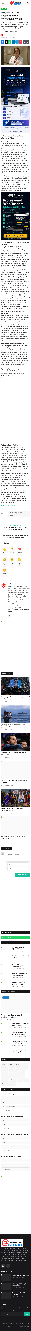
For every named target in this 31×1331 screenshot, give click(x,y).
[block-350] (15, 100)
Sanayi (10, 1064)
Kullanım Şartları (13, 1326)
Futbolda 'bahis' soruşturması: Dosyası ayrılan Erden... (13, 754)
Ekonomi (4, 1068)
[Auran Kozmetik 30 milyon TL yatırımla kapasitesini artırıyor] (6, 1052)
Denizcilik (4, 1072)
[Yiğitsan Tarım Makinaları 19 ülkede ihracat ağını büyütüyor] (6, 1043)
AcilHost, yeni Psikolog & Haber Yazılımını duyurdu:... (21, 1284)
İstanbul (13, 1080)
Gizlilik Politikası (24, 1326)
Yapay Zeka (5, 1080)
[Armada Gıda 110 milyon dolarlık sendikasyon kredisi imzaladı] (15, 1004)
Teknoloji (18, 1064)
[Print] (24, 42)
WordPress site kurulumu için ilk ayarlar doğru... (20, 956)
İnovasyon (21, 1076)
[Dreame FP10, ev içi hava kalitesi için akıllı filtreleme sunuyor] (6, 967)
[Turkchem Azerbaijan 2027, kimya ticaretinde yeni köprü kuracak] (6, 976)
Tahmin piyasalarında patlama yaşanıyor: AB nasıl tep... (15, 698)
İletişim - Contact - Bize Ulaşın (20, 1275)
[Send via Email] (20, 42)
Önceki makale (16, 525)
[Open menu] (3, 3)
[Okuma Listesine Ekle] (27, 42)
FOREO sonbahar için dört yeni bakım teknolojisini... (20, 1024)
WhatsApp (8, 937)
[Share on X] (6, 42)
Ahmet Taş (3, 1019)
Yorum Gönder (21, 875)
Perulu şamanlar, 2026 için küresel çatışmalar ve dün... (12, 809)
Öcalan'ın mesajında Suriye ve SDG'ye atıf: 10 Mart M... (15, 782)
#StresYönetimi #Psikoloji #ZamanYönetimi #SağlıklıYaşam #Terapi (17, 513)
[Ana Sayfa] (15, 3)
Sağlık (3, 1084)
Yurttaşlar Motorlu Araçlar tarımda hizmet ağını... (19, 1033)
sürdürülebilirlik (14, 1072)
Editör (10, 584)
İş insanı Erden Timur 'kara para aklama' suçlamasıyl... (13, 837)
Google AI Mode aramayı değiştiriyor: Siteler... (19, 983)
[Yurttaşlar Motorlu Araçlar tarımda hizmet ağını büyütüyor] (6, 1034)
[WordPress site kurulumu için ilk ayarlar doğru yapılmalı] (6, 958)
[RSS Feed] (9, 616)
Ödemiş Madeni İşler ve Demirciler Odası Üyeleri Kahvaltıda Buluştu (15, 536)
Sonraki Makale (14, 533)
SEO (18, 1068)
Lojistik (13, 1076)
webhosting (5, 1076)
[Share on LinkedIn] (13, 42)
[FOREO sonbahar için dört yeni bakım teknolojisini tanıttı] (6, 1026)
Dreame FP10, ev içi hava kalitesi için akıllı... (19, 965)
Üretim (25, 1064)
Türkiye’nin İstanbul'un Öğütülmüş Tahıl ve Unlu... (19, 948)
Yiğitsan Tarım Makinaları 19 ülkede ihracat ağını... (19, 1042)
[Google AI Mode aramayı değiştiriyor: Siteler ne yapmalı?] (6, 985)
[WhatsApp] (3, 1266)
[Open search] (28, 3)
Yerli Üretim (11, 1084)
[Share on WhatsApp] (9, 42)
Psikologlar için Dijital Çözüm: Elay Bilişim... (20, 1293)
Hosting (25, 1068)
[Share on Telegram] (17, 42)
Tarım (26, 1080)
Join (27, 1314)
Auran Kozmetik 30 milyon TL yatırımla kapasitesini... (20, 1051)
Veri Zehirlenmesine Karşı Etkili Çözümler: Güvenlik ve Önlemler (15, 528)
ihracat (4, 1064)
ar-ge (20, 1080)
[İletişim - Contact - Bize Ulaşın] (6, 1277)
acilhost (12, 1068)
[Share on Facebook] (2, 42)
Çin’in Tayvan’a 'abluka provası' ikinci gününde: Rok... (13, 726)
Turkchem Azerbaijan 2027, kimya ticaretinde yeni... (19, 974)
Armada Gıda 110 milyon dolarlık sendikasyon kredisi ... (11, 1016)
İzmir (23, 1072)
